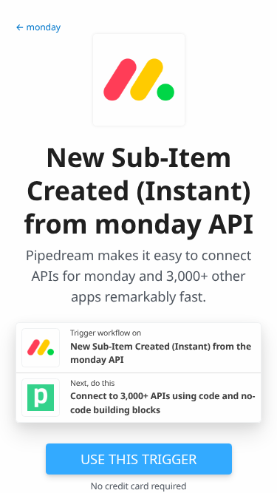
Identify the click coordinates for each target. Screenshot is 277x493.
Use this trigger (138, 458)
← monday (38, 27)
